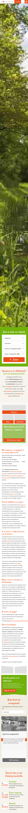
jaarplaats (11, 494)
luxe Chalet (7, 477)
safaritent (19, 475)
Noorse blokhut (12, 475)
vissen (14, 611)
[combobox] (3, 2)
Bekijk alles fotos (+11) (9, 691)
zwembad (9, 541)
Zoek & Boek (17, 1)
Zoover (6, 642)
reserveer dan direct (13, 656)
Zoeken (15, 359)
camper (22, 504)
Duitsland (9, 391)
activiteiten (18, 563)
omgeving (9, 386)
